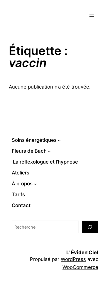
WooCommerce (80, 267)
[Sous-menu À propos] (35, 183)
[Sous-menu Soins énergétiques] (59, 140)
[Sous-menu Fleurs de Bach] (49, 151)
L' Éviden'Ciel (82, 252)
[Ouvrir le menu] (91, 15)
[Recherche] (90, 227)
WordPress (73, 259)
